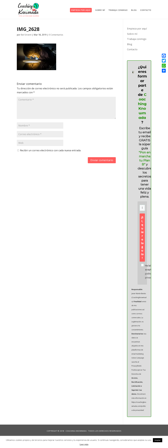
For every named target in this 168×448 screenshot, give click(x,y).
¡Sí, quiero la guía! (142, 237)
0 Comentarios (56, 34)
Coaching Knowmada (76, 431)
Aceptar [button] (157, 440)
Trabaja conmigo (118, 10)
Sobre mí (100, 10)
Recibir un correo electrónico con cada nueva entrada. (50, 150)
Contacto (145, 10)
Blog (134, 10)
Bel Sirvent (26, 34)
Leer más (84, 444)
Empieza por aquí (80, 10)
